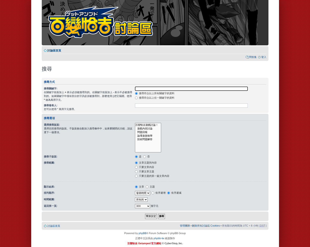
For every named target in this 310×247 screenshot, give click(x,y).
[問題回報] (148, 132)
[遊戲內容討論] (148, 128)
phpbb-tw (159, 238)
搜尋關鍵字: (50, 88)
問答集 (253, 57)
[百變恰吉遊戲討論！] (148, 125)
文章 (141, 186)
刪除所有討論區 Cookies (206, 225)
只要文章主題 (146, 171)
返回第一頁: (50, 205)
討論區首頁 (54, 50)
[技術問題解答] (148, 139)
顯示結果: (49, 186)
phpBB (142, 233)
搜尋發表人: (50, 105)
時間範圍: (49, 199)
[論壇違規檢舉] (148, 136)
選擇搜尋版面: (52, 124)
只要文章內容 (146, 167)
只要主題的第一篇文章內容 (153, 176)
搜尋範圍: (49, 162)
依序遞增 (160, 192)
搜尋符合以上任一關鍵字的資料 (156, 97)
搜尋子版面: (50, 156)
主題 (152, 186)
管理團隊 (185, 225)
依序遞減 (176, 192)
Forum (103, 23)
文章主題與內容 (147, 162)
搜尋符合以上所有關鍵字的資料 (156, 93)
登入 (263, 57)
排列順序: (49, 192)
